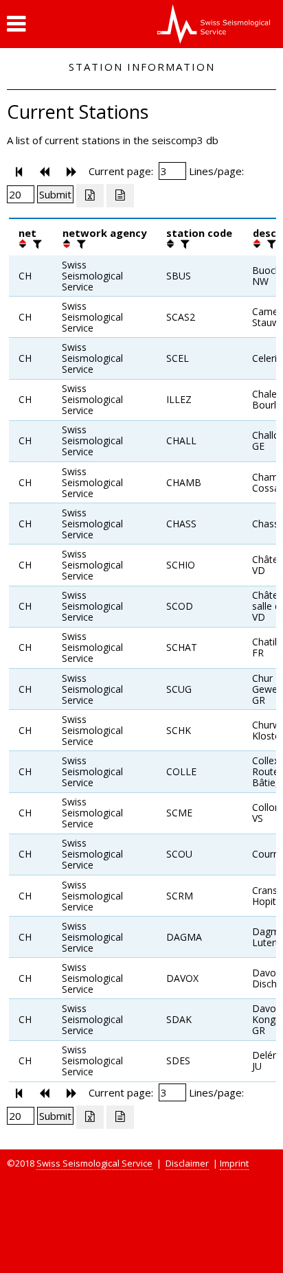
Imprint (234, 1163)
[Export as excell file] (90, 195)
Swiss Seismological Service (94, 1163)
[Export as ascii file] (120, 195)
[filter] (36, 244)
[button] (16, 24)
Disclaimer (187, 1163)
